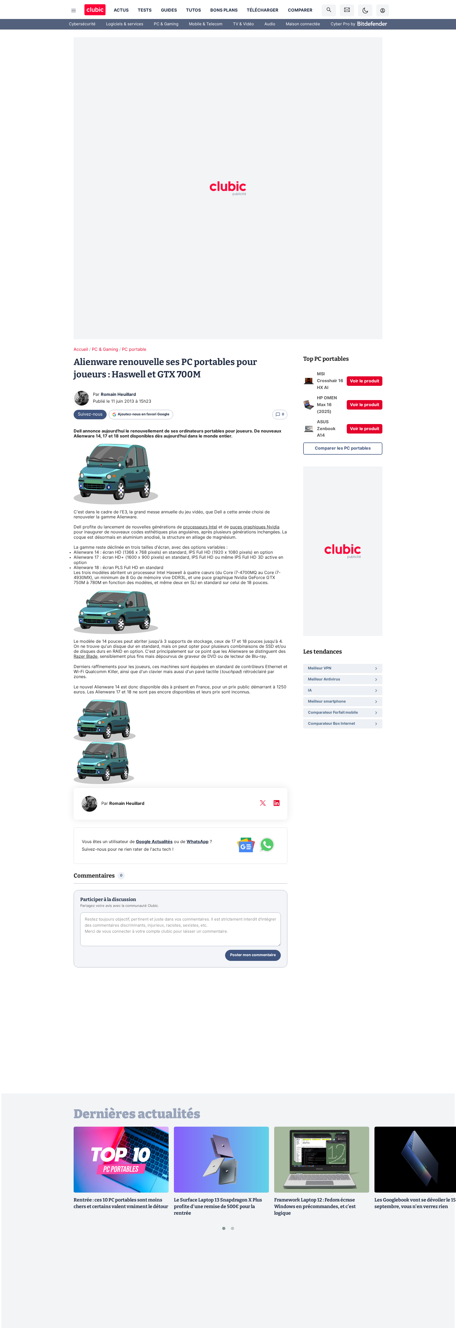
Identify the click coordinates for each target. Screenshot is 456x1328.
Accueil (81, 349)
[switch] (365, 10)
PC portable (134, 349)
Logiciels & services (124, 24)
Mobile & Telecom (205, 24)
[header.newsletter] (347, 10)
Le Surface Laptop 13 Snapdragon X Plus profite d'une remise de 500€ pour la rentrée (218, 1206)
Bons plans (224, 10)
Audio (269, 24)
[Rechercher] (329, 10)
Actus (121, 10)
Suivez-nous (90, 414)
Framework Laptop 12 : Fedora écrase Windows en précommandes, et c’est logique (315, 1206)
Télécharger (262, 10)
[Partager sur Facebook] (443, 1283)
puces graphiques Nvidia (254, 527)
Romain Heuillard (118, 394)
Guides (169, 10)
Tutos (193, 10)
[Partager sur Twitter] (443, 1300)
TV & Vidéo (243, 24)
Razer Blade (85, 656)
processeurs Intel (200, 527)
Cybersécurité (82, 24)
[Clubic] (95, 10)
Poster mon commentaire (253, 955)
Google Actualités (154, 842)
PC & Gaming (166, 24)
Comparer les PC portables (343, 448)
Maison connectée (303, 24)
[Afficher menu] (73, 10)
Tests (144, 10)
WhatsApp (197, 842)
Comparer (300, 10)
